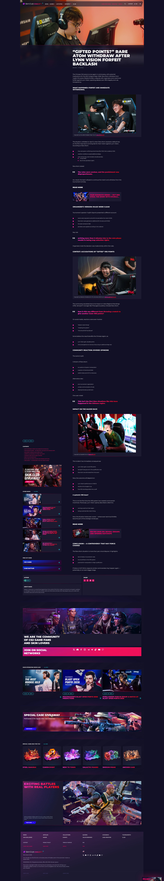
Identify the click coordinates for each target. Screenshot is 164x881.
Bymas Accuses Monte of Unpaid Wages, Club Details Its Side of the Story (50, 533)
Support (130, 3)
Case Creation (106, 837)
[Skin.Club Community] (33, 4)
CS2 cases (28, 562)
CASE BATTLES (29, 568)
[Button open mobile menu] (140, 3)
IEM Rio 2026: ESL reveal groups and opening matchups (36, 458)
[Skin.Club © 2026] (33, 852)
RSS (83, 842)
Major (45, 837)
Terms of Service (67, 842)
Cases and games (106, 4)
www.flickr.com (100, 135)
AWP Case (45, 873)
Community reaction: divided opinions (33, 455)
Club (74, 4)
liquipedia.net (91, 454)
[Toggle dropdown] (54, 4)
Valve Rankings (87, 837)
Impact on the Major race (30, 457)
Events (65, 837)
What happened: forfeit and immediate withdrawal (36, 448)
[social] (83, 855)
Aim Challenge (27, 837)
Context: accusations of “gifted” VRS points (34, 453)
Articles (45, 835)
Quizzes (85, 835)
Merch (120, 4)
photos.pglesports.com (110, 297)
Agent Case (66, 873)
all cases (46, 743)
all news (36, 491)
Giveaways (105, 835)
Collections (66, 835)
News (46, 4)
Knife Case (26, 873)
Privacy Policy (47, 842)
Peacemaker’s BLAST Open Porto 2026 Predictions (49, 508)
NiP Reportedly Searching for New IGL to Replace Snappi (50, 544)
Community (75, 48)
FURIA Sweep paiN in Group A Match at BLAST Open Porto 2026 (50, 520)
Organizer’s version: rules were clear (33, 452)
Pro (84, 846)
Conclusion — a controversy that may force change (36, 460)
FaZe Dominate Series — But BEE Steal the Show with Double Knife (39, 450)
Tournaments (126, 835)
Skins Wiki (114, 4)
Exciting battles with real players (41, 785)
